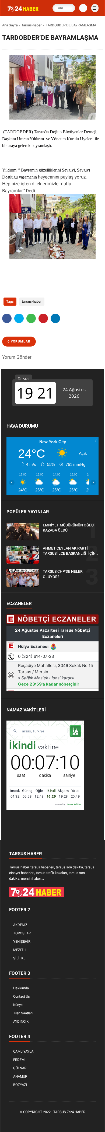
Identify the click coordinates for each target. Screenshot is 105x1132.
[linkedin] (55, 318)
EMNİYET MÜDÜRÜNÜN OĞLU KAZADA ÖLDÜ (68, 528)
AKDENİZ (20, 925)
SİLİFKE (19, 958)
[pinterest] (43, 318)
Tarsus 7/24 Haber (69, 1112)
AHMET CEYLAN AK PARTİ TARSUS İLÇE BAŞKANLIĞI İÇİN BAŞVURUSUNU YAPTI (69, 551)
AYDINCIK (21, 1021)
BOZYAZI (20, 1085)
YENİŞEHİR (21, 941)
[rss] (77, 1121)
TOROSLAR (22, 933)
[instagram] (61, 1121)
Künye (18, 1005)
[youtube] (69, 1121)
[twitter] (19, 318)
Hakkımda (21, 988)
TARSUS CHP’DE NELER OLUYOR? (63, 574)
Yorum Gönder (17, 357)
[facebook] (7, 318)
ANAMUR (20, 1076)
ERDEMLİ (20, 1060)
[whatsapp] (31, 318)
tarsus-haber (31, 25)
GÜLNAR (19, 1068)
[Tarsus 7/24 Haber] (23, 11)
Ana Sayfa (10, 25)
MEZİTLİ (19, 950)
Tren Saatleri (23, 1013)
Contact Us (21, 996)
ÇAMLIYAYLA (23, 1051)
